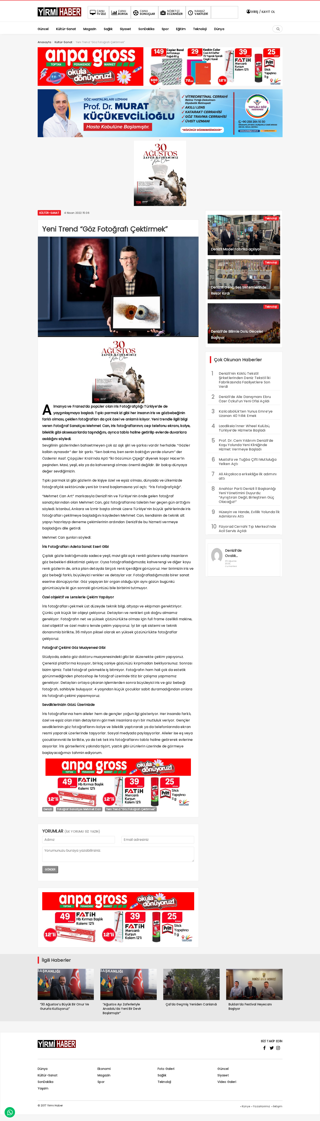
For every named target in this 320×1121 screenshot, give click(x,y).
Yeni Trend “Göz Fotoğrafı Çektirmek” (130, 809)
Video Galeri (226, 1082)
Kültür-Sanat (49, 213)
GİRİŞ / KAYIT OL (262, 12)
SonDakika (46, 1082)
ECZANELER (175, 12)
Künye (246, 1106)
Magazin (104, 1075)
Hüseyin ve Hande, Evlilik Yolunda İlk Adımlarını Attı (246, 513)
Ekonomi (104, 1069)
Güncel (223, 1069)
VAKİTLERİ (201, 12)
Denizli (48, 809)
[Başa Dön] (312, 1113)
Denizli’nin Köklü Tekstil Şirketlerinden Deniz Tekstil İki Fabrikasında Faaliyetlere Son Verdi (241, 379)
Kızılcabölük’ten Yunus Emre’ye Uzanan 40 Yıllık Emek (242, 413)
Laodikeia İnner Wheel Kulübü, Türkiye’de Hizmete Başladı (241, 427)
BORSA (123, 12)
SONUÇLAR (147, 12)
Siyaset (223, 1075)
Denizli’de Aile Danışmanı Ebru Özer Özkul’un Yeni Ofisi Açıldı (241, 398)
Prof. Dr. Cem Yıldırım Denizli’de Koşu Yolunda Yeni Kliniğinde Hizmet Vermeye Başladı (242, 444)
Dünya (43, 1069)
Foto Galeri (166, 1069)
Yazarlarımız (261, 1106)
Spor (101, 1082)
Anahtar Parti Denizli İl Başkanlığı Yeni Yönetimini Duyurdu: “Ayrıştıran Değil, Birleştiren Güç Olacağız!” (244, 494)
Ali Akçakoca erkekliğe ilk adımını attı (244, 475)
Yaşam (43, 1088)
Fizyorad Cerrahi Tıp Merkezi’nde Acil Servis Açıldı (244, 528)
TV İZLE (101, 12)
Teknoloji (271, 218)
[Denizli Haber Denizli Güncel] (59, 16)
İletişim (278, 1106)
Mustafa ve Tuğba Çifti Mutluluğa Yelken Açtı (244, 461)
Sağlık (162, 1075)
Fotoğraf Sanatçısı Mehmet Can (79, 809)
